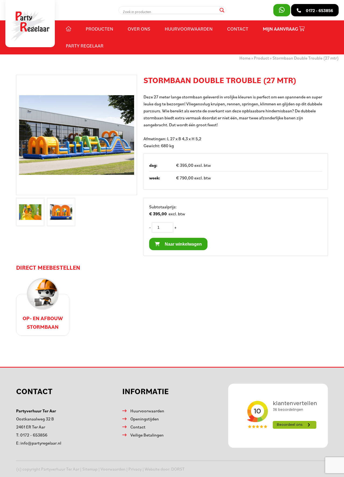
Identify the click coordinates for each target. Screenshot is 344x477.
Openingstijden (144, 418)
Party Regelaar (84, 46)
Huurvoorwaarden (189, 29)
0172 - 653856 (33, 435)
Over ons (139, 29)
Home (244, 58)
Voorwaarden (113, 469)
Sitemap (90, 469)
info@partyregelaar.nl (40, 443)
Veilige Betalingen (147, 435)
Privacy (135, 469)
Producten (99, 29)
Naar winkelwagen (183, 244)
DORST (178, 469)
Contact (237, 29)
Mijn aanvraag (281, 29)
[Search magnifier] (222, 10)
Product (261, 58)
